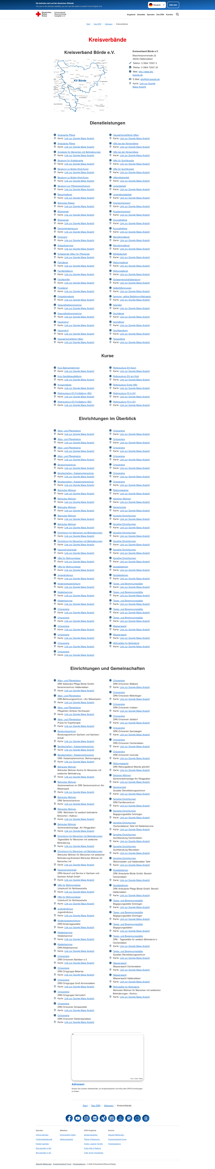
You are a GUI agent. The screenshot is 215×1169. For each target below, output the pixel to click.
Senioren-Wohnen (122, 498)
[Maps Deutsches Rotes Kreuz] (120, 1118)
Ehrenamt (62, 236)
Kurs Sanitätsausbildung (70, 376)
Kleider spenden (42, 1144)
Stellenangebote (66, 1139)
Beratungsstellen (91, 1135)
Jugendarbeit (119, 185)
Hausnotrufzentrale (67, 549)
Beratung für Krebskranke (70, 160)
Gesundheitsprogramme (70, 304)
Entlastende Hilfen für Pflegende (74, 253)
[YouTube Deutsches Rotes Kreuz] (77, 1118)
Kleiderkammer (65, 592)
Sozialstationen (120, 566)
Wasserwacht (120, 626)
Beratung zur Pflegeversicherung (74, 185)
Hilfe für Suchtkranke (123, 160)
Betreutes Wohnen (67, 490)
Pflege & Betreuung (92, 1139)
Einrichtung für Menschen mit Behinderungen (80, 532)
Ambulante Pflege (66, 135)
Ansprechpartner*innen (117, 1139)
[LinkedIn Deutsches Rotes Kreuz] (94, 1118)
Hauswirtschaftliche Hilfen (70, 338)
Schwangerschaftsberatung (126, 279)
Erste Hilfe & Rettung (92, 1148)
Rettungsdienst (120, 262)
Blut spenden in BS (43, 1148)
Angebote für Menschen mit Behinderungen (79, 152)
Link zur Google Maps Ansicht (144, 85)
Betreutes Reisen (66, 202)
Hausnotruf (63, 321)
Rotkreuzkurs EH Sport (124, 367)
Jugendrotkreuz (65, 575)
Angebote (131, 14)
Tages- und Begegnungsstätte (128, 583)
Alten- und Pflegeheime (69, 430)
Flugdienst (63, 287)
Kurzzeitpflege (120, 219)
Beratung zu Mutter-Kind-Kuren (73, 168)
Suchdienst (118, 313)
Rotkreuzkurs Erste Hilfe (125, 384)
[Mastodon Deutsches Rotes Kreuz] (128, 1118)
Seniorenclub (119, 507)
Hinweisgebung (114, 1144)
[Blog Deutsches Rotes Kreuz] (111, 1118)
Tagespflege (119, 338)
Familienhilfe (64, 279)
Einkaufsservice (65, 245)
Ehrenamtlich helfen (68, 1135)
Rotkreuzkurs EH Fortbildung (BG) (75, 393)
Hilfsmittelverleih (121, 177)
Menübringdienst (121, 236)
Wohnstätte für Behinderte (126, 643)
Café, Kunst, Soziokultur (93, 1152)
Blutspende (63, 211)
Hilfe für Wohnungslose (69, 558)
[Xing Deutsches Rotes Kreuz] (103, 1118)
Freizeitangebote (66, 296)
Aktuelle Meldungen (116, 1135)
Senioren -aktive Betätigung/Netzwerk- (132, 296)
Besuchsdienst (65, 194)
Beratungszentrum (67, 464)
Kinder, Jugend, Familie (93, 1144)
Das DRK (160, 14)
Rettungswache (120, 490)
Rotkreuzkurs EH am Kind (126, 376)
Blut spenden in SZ (43, 1152)
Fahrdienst (63, 262)
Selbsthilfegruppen (122, 287)
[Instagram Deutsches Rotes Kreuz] (86, 1118)
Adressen (78, 1084)
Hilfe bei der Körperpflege (125, 143)
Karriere (169, 14)
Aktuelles (141, 14)
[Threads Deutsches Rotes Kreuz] (145, 1118)
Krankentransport (121, 202)
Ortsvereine (63, 609)
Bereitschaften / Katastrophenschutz (76, 473)
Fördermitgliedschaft (44, 1139)
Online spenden (42, 1135)
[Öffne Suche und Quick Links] (177, 14)
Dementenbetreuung (68, 228)
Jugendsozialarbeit (122, 194)
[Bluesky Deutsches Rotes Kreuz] (137, 1118)
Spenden (151, 14)
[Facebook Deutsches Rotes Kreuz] (69, 1118)
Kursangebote (64, 384)
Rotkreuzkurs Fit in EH (124, 393)
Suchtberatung (120, 330)
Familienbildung (65, 270)
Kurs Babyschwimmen (69, 367)
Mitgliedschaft (120, 253)
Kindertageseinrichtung (69, 583)
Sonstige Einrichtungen (124, 515)
